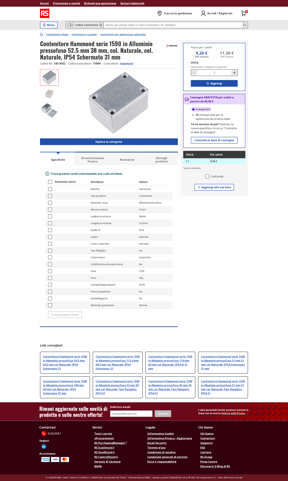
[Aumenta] (234, 73)
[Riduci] (194, 73)
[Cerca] (244, 25)
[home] (41, 34)
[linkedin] (43, 446)
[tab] (57, 158)
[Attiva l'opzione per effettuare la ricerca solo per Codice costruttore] (101, 25)
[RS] (44, 13)
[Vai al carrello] (243, 13)
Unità (194, 62)
